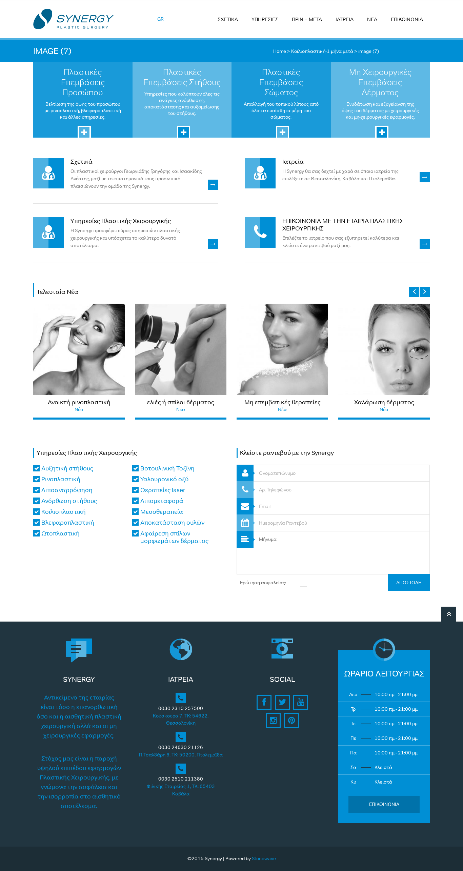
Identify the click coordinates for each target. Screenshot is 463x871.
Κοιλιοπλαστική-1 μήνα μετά (322, 51)
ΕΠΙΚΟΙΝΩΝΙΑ (407, 19)
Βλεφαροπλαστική (67, 522)
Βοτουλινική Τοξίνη (167, 468)
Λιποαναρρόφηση (67, 490)
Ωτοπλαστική (60, 533)
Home (279, 51)
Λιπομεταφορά (161, 501)
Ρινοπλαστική (60, 479)
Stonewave (264, 858)
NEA (372, 19)
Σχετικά (82, 161)
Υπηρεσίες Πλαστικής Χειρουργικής (121, 221)
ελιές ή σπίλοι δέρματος (180, 402)
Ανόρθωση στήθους (69, 501)
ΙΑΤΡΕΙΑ (345, 19)
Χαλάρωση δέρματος (384, 402)
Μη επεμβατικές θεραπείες (282, 402)
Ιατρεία (293, 161)
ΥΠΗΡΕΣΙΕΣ (264, 19)
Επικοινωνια (384, 804)
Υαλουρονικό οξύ (164, 479)
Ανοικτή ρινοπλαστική (79, 402)
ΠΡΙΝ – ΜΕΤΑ (307, 19)
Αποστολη (409, 583)
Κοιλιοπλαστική (63, 511)
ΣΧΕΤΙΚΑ (228, 19)
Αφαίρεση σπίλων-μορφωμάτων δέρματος (174, 537)
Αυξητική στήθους (67, 468)
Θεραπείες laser (162, 490)
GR (160, 19)
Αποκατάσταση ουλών (172, 522)
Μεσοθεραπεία (161, 511)
